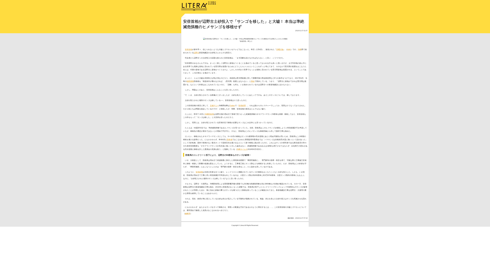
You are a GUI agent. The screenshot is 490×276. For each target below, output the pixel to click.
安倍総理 (242, 106)
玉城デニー (214, 106)
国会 (253, 81)
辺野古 (196, 53)
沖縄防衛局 (209, 114)
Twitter (232, 106)
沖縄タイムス (242, 149)
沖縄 (299, 49)
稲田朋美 (190, 81)
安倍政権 (199, 172)
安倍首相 (188, 49)
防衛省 (229, 140)
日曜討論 (279, 49)
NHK (289, 49)
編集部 (187, 213)
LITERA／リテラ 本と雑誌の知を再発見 (198, 6)
